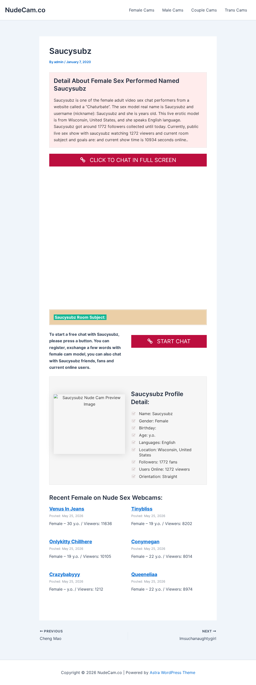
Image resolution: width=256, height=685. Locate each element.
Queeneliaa (144, 574)
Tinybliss (141, 509)
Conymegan (145, 542)
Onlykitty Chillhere (70, 542)
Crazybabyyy (64, 574)
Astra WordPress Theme (172, 672)
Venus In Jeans (66, 509)
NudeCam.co (25, 10)
